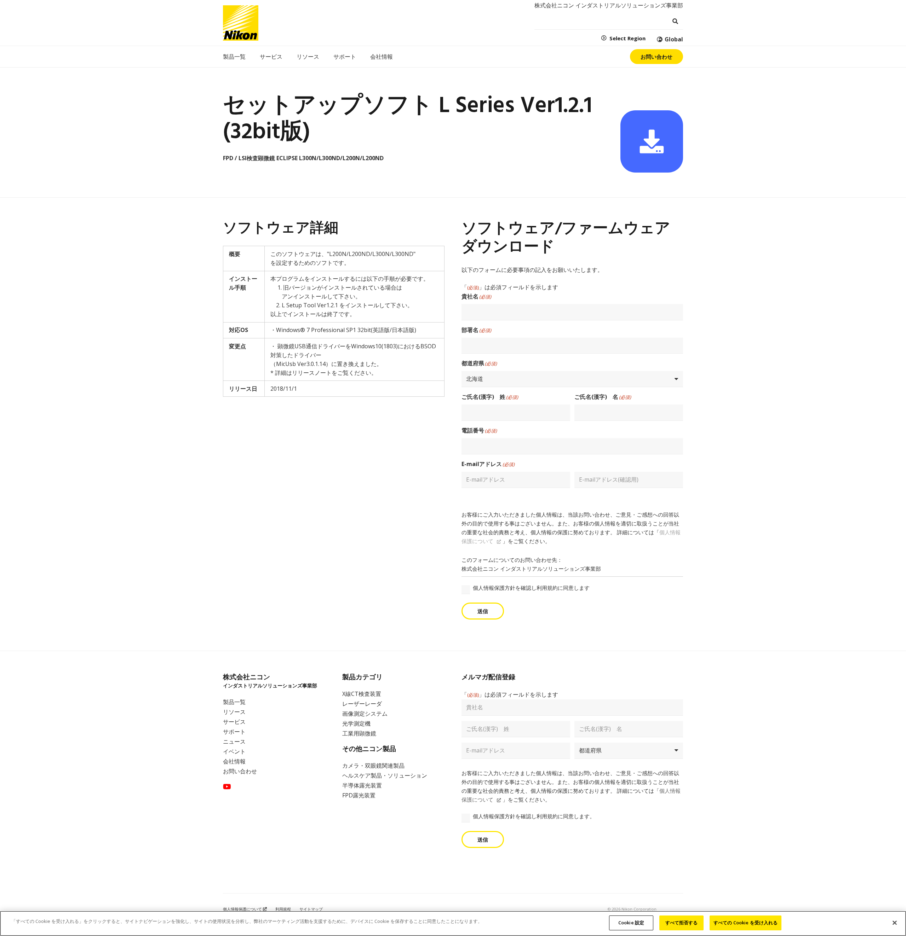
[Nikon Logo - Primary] (240, 23)
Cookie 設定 (631, 922)
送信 (482, 611)
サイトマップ (311, 909)
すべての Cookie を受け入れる (745, 922)
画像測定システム (365, 713)
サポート (234, 732)
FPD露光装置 (358, 795)
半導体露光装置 (362, 785)
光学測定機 (356, 723)
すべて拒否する (681, 922)
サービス (234, 722)
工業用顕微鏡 (359, 733)
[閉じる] (894, 922)
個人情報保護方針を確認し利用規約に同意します (531, 587)
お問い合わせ (240, 771)
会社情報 (234, 761)
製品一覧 (234, 702)
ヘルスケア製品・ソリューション (384, 775)
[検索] (675, 21)
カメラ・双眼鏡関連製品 (373, 765)
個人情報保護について (243, 909)
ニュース (234, 741)
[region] (453, 923)
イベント (234, 751)
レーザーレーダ (362, 704)
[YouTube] (227, 786)
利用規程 (283, 909)
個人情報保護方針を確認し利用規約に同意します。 (534, 816)
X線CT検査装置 (361, 694)
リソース (234, 712)
